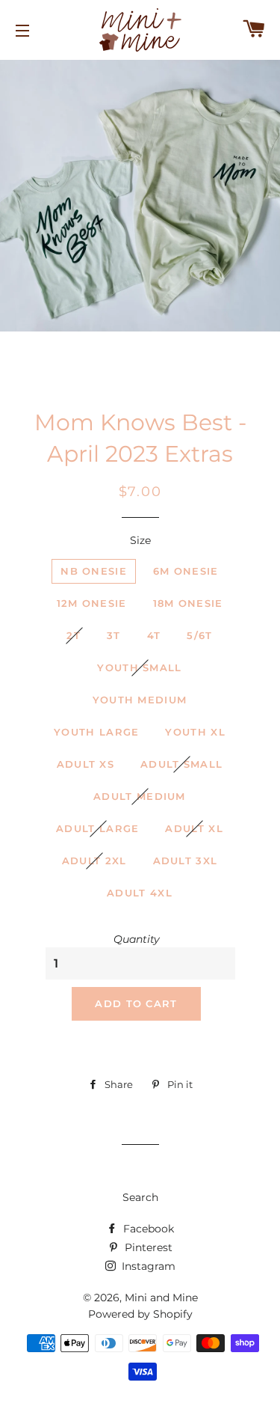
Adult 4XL (139, 893)
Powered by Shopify (140, 1314)
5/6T (199, 635)
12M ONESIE (92, 603)
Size (140, 540)
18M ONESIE (188, 603)
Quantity (136, 939)
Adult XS (85, 764)
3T (114, 635)
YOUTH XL (195, 732)
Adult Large (97, 828)
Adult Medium (139, 796)
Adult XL (194, 828)
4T (154, 635)
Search (140, 1197)
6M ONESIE (186, 571)
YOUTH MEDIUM (140, 700)
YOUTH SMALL (139, 667)
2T (73, 635)
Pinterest (147, 1247)
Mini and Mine (161, 1297)
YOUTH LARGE (96, 732)
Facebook (147, 1228)
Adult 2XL (94, 861)
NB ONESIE (93, 571)
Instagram (147, 1266)
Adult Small (181, 764)
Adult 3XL (185, 861)
